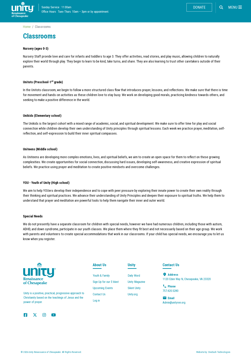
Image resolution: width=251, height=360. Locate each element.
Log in (96, 300)
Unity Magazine (136, 282)
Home (27, 27)
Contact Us (99, 294)
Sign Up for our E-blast (106, 282)
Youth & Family (101, 275)
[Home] (23, 11)
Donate (199, 7)
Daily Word (134, 275)
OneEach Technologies (219, 352)
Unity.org (133, 294)
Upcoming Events (103, 288)
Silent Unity (134, 288)
